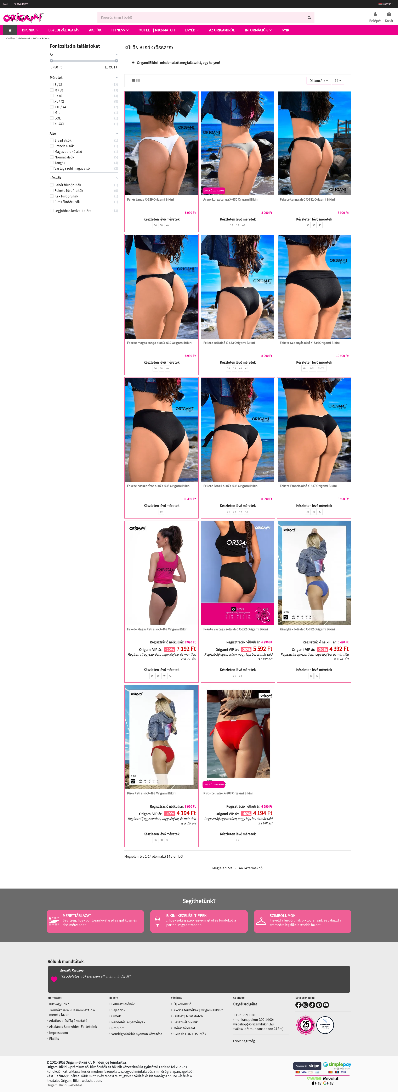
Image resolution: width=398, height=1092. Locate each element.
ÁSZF (6, 4)
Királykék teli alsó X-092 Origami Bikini (307, 629)
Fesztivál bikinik (186, 1022)
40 (167, 225)
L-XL (312, 368)
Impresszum (58, 1032)
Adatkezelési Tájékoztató (68, 1020)
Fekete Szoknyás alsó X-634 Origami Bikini (310, 343)
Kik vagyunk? (59, 1004)
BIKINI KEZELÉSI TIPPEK (186, 915)
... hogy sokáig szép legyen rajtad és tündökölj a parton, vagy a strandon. (201, 922)
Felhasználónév (123, 1004)
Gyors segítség (244, 1041)
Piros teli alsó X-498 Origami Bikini (151, 793)
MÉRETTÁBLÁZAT (77, 915)
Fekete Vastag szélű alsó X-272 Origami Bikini (235, 629)
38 (161, 225)
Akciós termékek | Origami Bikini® (198, 1010)
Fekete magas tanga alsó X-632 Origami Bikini (159, 343)
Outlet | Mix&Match (188, 1016)
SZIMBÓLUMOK (282, 915)
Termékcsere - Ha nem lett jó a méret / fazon (72, 1012)
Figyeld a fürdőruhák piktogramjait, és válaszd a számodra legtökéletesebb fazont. (305, 922)
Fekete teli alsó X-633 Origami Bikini (229, 343)
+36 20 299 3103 (244, 1015)
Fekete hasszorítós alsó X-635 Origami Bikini (158, 486)
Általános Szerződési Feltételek (73, 1026)
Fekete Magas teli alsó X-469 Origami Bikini (157, 629)
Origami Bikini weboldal (64, 1085)
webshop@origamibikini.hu (253, 1024)
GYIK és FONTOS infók (190, 1034)
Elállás (54, 1038)
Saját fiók (118, 1010)
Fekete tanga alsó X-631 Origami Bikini (307, 199)
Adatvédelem (21, 4)
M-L (305, 368)
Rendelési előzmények (128, 1022)
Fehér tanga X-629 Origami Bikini (150, 199)
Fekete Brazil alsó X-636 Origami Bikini (230, 486)
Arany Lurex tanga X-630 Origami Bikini (230, 199)
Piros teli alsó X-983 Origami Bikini (227, 793)
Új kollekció (182, 1004)
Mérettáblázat (184, 1028)
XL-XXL (321, 368)
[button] (30, 30)
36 (155, 225)
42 (246, 368)
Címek (116, 1016)
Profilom (117, 1028)
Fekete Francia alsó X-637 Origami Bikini (308, 486)
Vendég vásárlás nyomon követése (136, 1034)
